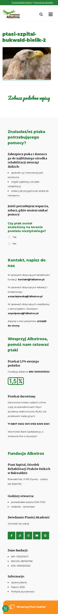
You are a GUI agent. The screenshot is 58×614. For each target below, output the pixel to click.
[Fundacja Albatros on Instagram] (28, 535)
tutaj (10, 407)
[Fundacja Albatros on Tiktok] (20, 535)
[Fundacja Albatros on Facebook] (11, 535)
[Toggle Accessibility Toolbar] (5, 608)
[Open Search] (41, 14)
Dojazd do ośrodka (43, 2)
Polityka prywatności (23, 591)
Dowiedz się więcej (18, 523)
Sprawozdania (19, 582)
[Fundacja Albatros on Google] (45, 535)
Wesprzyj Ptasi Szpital (31, 606)
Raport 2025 (18, 587)
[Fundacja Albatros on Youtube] (37, 535)
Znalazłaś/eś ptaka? (22, 2)
